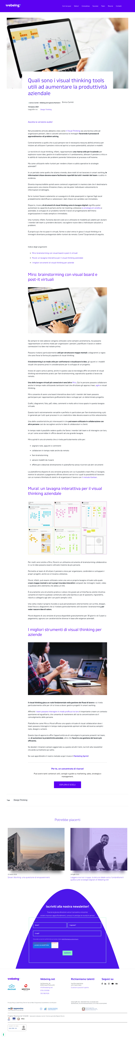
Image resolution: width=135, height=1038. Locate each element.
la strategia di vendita (91, 208)
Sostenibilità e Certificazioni (49, 1002)
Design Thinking (46, 110)
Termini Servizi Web (28, 1002)
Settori (76, 6)
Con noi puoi (66, 6)
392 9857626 (44, 993)
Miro (74, 382)
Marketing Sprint (81, 756)
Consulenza (86, 6)
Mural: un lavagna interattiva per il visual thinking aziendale (57, 258)
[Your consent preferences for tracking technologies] (3, 1034)
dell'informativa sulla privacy (70, 939)
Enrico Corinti (68, 102)
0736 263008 (44, 991)
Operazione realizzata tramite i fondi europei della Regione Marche (47, 1016)
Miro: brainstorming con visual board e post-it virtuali (55, 253)
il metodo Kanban (89, 477)
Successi (95, 6)
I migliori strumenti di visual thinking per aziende (53, 263)
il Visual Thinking (73, 131)
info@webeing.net (46, 988)
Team (103, 6)
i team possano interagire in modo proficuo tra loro (57, 711)
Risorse (110, 6)
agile (98, 385)
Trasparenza (38, 1002)
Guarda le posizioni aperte (80, 988)
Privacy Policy (11, 1002)
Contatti (119, 6)
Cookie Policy (19, 1002)
